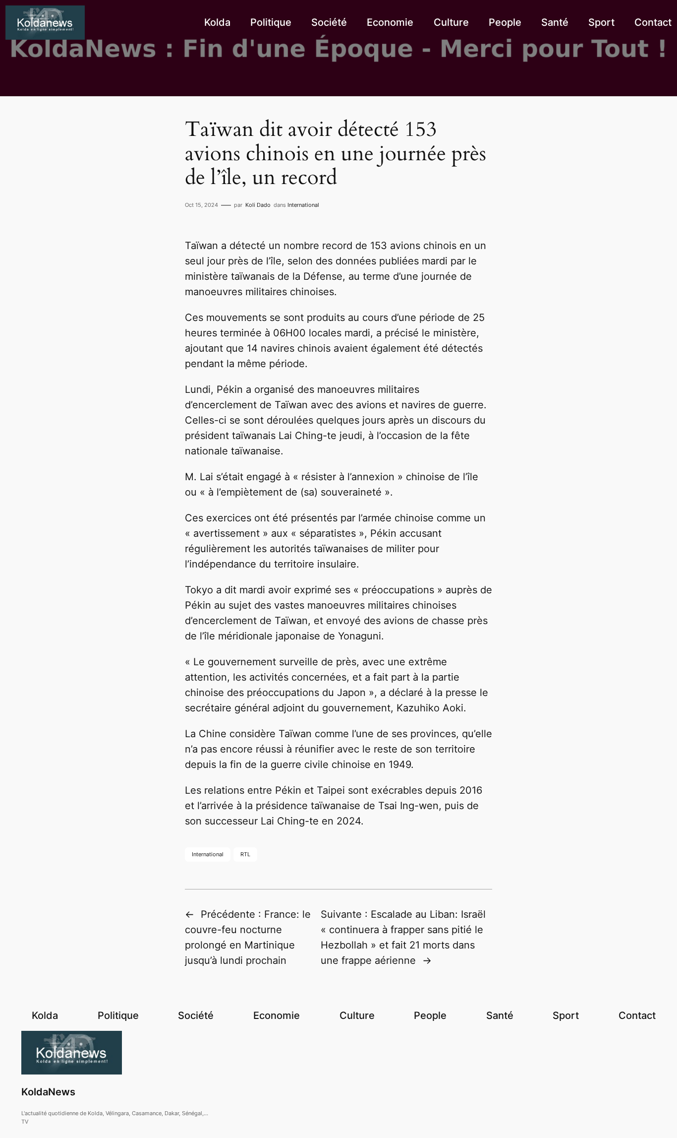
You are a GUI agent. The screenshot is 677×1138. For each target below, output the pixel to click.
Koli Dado (258, 204)
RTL (245, 854)
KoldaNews (48, 1092)
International (303, 204)
